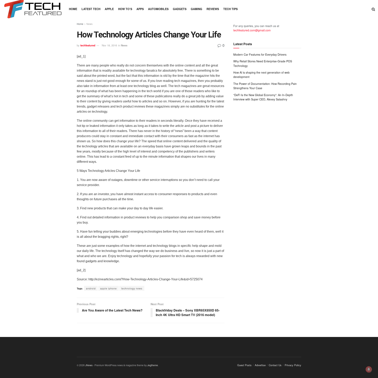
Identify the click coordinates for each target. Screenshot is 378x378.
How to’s (125, 9)
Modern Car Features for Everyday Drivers (259, 54)
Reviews (213, 9)
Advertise (260, 365)
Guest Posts (244, 365)
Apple (109, 9)
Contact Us (275, 365)
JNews (89, 365)
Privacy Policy (293, 365)
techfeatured (87, 45)
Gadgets (179, 9)
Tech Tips (230, 9)
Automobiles (158, 9)
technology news (131, 288)
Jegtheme (152, 365)
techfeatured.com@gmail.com (252, 30)
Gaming (196, 9)
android (91, 288)
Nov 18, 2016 (109, 45)
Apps (140, 9)
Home (73, 9)
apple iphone (108, 288)
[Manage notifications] (369, 369)
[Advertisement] (267, 137)
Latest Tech (91, 9)
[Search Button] (373, 9)
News (89, 23)
